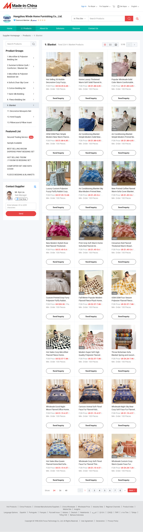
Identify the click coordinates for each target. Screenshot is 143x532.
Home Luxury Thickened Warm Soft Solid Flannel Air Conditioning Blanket (90, 82)
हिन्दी (116, 512)
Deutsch (74, 512)
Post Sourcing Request (137, 18)
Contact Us (93, 28)
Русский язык (54, 512)
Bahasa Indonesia (77, 515)
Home (9, 28)
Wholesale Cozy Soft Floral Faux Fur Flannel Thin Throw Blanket (90, 464)
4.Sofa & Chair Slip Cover (17, 82)
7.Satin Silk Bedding (15, 94)
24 (54, 490)
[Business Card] (35, 186)
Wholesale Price (84, 507)
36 (60, 490)
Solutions (60, 28)
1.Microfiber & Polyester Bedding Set (17, 58)
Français (43, 512)
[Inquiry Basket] (114, 6)
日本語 (109, 512)
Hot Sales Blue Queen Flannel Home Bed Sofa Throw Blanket (56, 464)
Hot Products (12, 507)
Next (131, 490)
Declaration (100, 521)
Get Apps (123, 6)
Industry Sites (98, 507)
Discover (76, 28)
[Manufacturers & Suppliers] (21, 5)
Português (33, 512)
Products (27, 28)
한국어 (101, 512)
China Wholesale (68, 507)
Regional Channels (113, 507)
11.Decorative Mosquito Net (19, 111)
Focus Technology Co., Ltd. (53, 521)
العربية (94, 512)
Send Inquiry (58, 98)
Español (23, 512)
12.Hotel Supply (14, 116)
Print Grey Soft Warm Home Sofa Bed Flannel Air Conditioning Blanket (91, 246)
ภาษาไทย (124, 512)
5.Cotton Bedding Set (16, 88)
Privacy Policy (113, 521)
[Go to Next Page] (134, 44)
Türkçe (133, 512)
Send (21, 213)
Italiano (65, 512)
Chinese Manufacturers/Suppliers (46, 507)
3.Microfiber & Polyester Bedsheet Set (17, 75)
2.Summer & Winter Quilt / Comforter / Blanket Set (18, 66)
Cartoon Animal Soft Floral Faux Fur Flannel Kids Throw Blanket (90, 409)
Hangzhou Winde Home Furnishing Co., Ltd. (37, 16)
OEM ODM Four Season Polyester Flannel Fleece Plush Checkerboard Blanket (124, 300)
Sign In (83, 6)
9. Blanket (11, 105)
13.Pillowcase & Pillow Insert (19, 122)
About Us (44, 28)
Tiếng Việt (63, 515)
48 (66, 490)
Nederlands (84, 512)
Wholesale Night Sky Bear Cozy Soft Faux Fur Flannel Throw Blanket (123, 409)
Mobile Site (67, 509)
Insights (77, 509)
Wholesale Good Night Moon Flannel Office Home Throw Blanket (57, 409)
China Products (25, 507)
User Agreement (87, 521)
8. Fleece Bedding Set (16, 99)
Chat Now (22, 199)
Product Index (128, 507)
